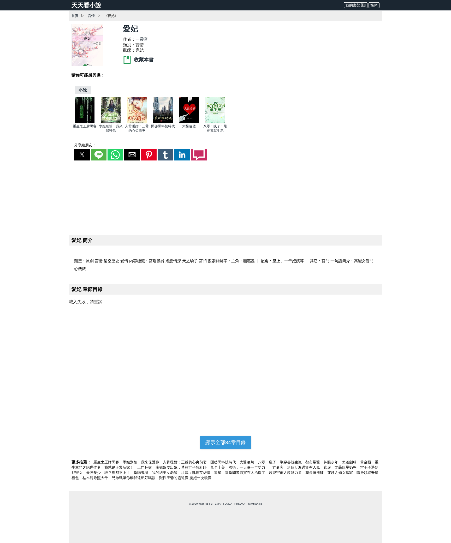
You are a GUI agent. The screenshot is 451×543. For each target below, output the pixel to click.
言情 (91, 16)
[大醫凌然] (189, 122)
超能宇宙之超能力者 (286, 472)
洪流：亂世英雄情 (196, 472)
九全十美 (218, 467)
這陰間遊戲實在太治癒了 (245, 472)
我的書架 (353, 5)
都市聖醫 (313, 462)
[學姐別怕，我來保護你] (111, 122)
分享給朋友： (85, 145)
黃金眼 (366, 462)
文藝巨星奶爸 (346, 467)
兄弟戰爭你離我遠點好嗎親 (134, 478)
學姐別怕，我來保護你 (141, 462)
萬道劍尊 (350, 462)
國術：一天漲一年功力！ (249, 467)
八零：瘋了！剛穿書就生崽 (280, 462)
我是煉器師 (315, 472)
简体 (374, 5)
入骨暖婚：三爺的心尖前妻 (185, 462)
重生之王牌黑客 (85, 126)
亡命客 (278, 467)
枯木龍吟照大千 (95, 478)
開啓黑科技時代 (163, 126)
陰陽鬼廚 (141, 472)
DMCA (228, 503)
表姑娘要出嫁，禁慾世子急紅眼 (182, 467)
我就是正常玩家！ (119, 467)
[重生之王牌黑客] (85, 122)
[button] (82, 154)
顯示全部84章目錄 (225, 442)
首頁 (75, 16)
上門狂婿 (145, 467)
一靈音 (141, 39)
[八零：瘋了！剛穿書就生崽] (215, 122)
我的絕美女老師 (165, 472)
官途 (328, 467)
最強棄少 (94, 472)
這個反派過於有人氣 (304, 467)
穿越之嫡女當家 (340, 472)
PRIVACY (240, 503)
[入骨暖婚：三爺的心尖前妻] (137, 122)
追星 (218, 472)
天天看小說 (87, 5)
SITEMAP (216, 503)
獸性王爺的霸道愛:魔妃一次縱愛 (185, 478)
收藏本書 (143, 59)
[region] (225, 196)
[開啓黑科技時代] (163, 122)
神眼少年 (331, 462)
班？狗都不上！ (117, 472)
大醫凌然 (189, 126)
